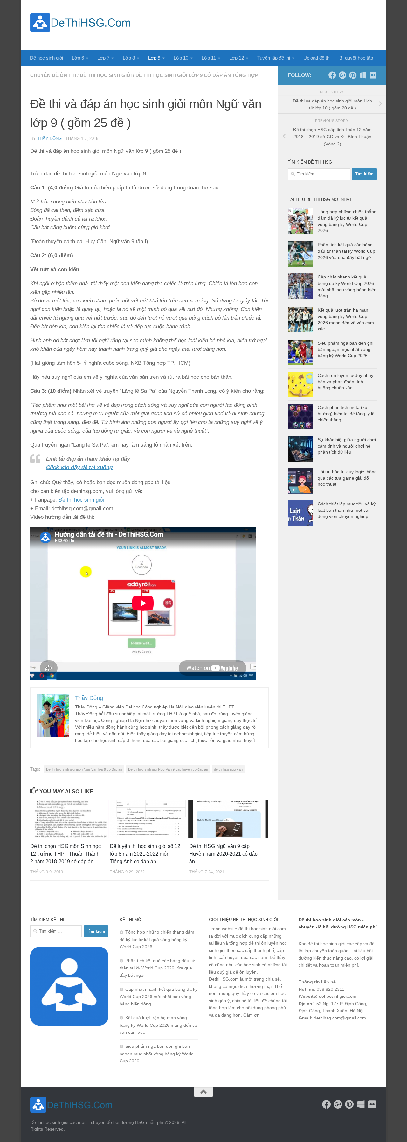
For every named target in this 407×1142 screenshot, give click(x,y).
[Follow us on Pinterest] (352, 75)
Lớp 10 (181, 57)
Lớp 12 (236, 57)
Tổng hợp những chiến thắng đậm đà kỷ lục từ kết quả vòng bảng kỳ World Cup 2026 (157, 939)
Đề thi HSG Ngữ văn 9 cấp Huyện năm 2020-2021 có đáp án (223, 853)
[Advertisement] (261, 24)
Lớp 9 (154, 57)
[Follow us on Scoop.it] (363, 75)
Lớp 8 (129, 57)
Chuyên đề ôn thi (53, 75)
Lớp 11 (209, 57)
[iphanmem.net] (373, 75)
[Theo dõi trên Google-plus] (342, 75)
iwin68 (365, 1034)
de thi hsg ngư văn (228, 769)
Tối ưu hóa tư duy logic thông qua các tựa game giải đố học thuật (347, 478)
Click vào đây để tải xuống (79, 467)
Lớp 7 (103, 57)
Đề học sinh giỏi (46, 57)
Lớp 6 (78, 57)
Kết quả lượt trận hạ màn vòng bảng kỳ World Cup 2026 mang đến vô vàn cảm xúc (158, 1025)
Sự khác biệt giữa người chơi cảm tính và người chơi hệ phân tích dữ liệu (347, 446)
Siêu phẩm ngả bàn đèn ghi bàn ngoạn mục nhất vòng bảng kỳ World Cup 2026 (345, 349)
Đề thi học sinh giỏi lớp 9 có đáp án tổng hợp (196, 75)
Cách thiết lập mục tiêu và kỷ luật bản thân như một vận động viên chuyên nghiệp (347, 510)
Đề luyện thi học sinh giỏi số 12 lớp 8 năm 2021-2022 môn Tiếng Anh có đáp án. (145, 853)
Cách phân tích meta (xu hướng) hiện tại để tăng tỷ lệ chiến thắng (346, 413)
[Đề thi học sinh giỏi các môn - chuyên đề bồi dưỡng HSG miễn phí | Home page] (80, 22)
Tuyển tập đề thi (273, 57)
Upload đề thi (316, 57)
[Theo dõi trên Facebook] (332, 75)
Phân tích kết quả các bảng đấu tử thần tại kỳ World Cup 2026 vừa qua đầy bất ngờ (346, 251)
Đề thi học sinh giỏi (106, 75)
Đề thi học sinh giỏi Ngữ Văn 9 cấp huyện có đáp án (168, 769)
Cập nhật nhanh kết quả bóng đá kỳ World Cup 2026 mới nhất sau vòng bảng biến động (158, 996)
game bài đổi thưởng (334, 1034)
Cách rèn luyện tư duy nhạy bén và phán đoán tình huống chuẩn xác (345, 381)
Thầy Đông (49, 138)
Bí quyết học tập (356, 57)
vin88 (304, 1034)
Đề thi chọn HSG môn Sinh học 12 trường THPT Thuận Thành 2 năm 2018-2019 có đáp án (65, 853)
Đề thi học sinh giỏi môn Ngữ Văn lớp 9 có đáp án (84, 769)
